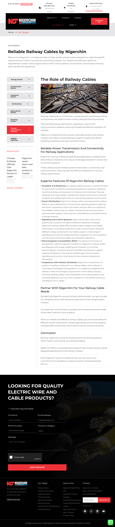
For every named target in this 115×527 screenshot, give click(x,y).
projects (78, 18)
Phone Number (15, 426)
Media (71, 25)
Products (65, 18)
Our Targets (57, 25)
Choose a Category (46, 426)
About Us (50, 18)
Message (12, 437)
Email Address (45, 415)
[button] (51, 17)
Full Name (13, 415)
